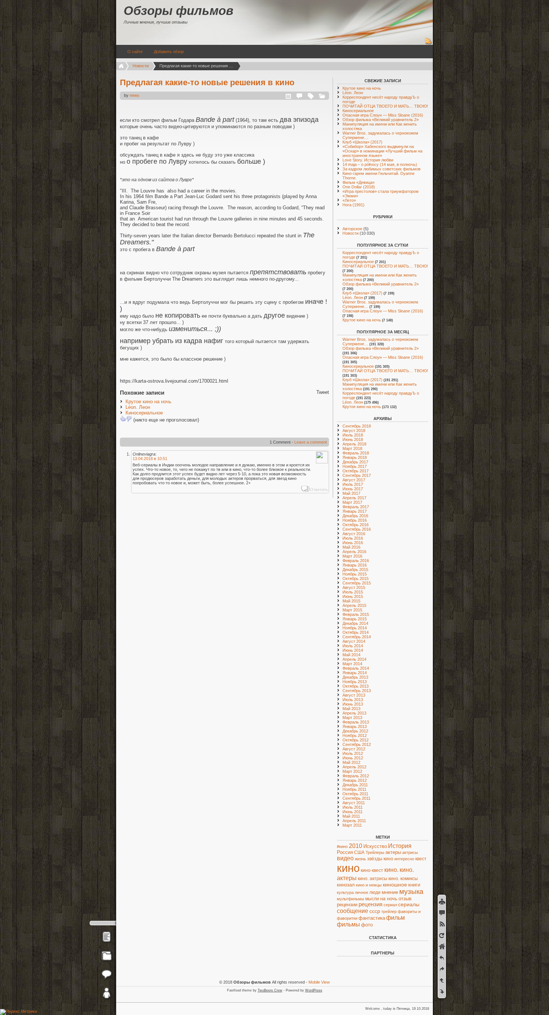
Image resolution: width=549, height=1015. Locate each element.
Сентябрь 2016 (356, 529)
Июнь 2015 (352, 596)
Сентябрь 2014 (356, 637)
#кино (342, 846)
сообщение (352, 910)
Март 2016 (352, 556)
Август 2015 (353, 587)
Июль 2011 (352, 807)
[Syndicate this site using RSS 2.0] (428, 43)
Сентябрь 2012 (356, 744)
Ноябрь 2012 (354, 735)
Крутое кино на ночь (148, 401)
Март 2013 (352, 717)
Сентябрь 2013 (356, 690)
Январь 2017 (354, 511)
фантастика (372, 918)
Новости (141, 66)
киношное (395, 885)
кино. (391, 869)
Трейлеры (375, 852)
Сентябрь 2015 (356, 583)
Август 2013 (353, 695)
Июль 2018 (352, 435)
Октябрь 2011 (355, 794)
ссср (374, 911)
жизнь (360, 859)
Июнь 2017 (352, 489)
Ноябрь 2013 (354, 681)
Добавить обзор (169, 51)
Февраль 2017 (355, 507)
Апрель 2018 (354, 444)
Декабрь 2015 (355, 569)
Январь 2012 (354, 780)
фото (367, 925)
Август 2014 (353, 641)
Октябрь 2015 (355, 578)
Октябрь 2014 (355, 632)
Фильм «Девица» (358, 182)
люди (375, 892)
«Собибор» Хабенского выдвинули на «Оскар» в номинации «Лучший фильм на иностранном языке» (382, 151)
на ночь (388, 898)
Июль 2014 (352, 646)
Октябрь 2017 (355, 471)
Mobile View (319, 982)
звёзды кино (380, 858)
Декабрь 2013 (355, 677)
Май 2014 (351, 654)
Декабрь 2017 (355, 462)
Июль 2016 (352, 538)
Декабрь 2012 (355, 731)
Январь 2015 (354, 619)
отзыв (405, 898)
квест (421, 858)
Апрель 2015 (354, 605)
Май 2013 (351, 708)
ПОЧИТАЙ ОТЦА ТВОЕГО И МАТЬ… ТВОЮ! (385, 106)
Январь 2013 (354, 726)
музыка (411, 891)
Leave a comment (310, 442)
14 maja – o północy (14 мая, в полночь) (379, 164)
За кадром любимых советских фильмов (381, 169)
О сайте (135, 51)
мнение (390, 892)
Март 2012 (352, 771)
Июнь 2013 (352, 704)
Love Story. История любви (367, 160)
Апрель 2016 (354, 551)
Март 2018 (352, 448)
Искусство (375, 846)
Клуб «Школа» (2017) (362, 142)
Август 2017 (353, 480)
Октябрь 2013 (355, 686)
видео (345, 858)
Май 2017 (351, 493)
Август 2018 (353, 430)
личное (361, 892)
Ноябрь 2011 (354, 789)
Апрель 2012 (354, 767)
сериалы (408, 904)
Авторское (352, 228)
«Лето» (349, 200)
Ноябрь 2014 (354, 628)
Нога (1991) (353, 205)
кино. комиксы (403, 878)
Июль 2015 (352, 592)
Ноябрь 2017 (354, 466)
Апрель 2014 (354, 659)
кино (348, 868)
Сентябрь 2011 (356, 798)
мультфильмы (350, 899)
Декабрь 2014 (355, 623)
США (359, 852)
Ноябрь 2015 (354, 574)
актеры (393, 852)
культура (345, 892)
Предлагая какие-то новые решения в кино (207, 82)
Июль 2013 (352, 699)
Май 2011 (351, 816)
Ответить (319, 489)
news (134, 95)
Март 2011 (352, 825)
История (400, 846)
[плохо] (129, 419)
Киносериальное (144, 413)
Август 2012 (353, 749)
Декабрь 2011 (355, 785)
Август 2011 (353, 802)
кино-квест (372, 870)
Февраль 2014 (355, 668)
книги (414, 885)
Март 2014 (352, 663)
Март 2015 (352, 610)
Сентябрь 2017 (356, 475)
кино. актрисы (372, 878)
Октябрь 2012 (355, 740)
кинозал (346, 885)
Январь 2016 (354, 565)
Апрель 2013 (354, 713)
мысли (372, 898)
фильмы (348, 924)
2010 (355, 845)
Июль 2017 (352, 484)
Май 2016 (351, 547)
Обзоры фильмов (178, 11)
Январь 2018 (354, 457)
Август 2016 (353, 533)
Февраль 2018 (355, 453)
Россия (345, 852)
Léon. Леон (137, 407)
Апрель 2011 (354, 820)
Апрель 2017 (354, 498)
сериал (390, 905)
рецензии (347, 904)
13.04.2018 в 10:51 (150, 458)
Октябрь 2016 (355, 524)
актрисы (410, 852)
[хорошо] (123, 419)
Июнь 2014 (352, 650)
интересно (404, 859)
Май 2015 (351, 601)
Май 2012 (351, 762)
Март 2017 (352, 502)
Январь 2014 (354, 672)
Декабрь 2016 (355, 515)
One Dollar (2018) (358, 187)
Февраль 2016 (355, 560)
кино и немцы (369, 885)
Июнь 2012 (352, 758)
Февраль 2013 (355, 722)
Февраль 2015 (355, 614)
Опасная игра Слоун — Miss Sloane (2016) (382, 115)
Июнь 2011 (352, 811)
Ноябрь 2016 (354, 520)
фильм (395, 917)
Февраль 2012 (355, 776)
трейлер (389, 911)
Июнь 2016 (352, 542)
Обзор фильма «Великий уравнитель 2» (380, 119)
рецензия (370, 904)
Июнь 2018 (352, 439)
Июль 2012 (352, 753)
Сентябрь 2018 (356, 426)
